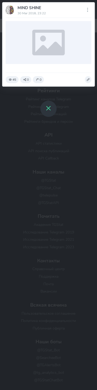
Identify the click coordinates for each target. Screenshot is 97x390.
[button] (88, 79)
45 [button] (14, 79)
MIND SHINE (29, 8)
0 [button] (28, 79)
